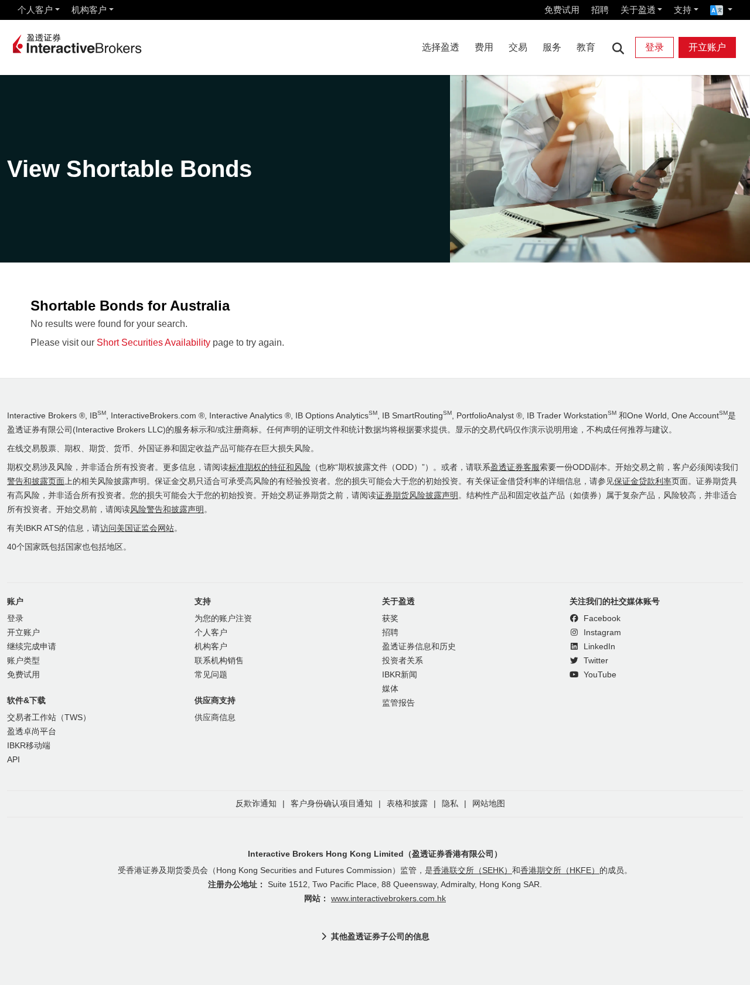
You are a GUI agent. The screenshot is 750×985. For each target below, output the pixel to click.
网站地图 (488, 803)
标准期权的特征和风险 (270, 467)
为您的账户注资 (223, 618)
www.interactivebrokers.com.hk (388, 898)
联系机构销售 (219, 660)
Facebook (601, 618)
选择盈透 (440, 47)
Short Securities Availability (153, 342)
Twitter (594, 660)
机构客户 (89, 10)
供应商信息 (215, 717)
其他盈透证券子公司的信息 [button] (380, 936)
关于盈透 (638, 10)
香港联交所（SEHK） (472, 870)
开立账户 (707, 47)
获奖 (390, 618)
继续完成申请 (31, 646)
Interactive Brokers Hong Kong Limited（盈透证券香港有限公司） (375, 853)
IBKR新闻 (399, 674)
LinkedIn (598, 646)
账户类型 (23, 660)
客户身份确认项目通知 (332, 803)
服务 (552, 47)
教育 (586, 47)
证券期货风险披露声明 (417, 495)
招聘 (600, 10)
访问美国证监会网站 (137, 528)
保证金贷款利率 (642, 481)
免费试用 (561, 10)
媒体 (390, 688)
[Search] (617, 48)
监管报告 (398, 702)
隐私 (450, 803)
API (13, 759)
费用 (484, 47)
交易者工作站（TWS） (49, 717)
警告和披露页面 (35, 481)
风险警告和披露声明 (167, 509)
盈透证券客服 (515, 467)
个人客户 (35, 10)
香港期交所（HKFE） (559, 870)
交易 (518, 47)
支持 (682, 10)
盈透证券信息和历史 (419, 646)
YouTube (598, 674)
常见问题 (211, 674)
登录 (654, 47)
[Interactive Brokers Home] (77, 44)
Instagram (601, 632)
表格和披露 (407, 803)
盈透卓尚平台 (31, 731)
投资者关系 (402, 660)
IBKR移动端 (28, 745)
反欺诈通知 (256, 803)
